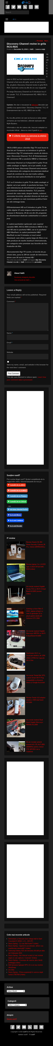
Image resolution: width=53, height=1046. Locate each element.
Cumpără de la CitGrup (18, 501)
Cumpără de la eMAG (17, 485)
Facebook (8, 7)
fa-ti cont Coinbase (16, 520)
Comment (11, 301)
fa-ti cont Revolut (16, 526)
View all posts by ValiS (22, 280)
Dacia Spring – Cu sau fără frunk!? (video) (23, 943)
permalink (38, 262)
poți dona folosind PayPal (19, 509)
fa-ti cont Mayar (15, 515)
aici (40, 130)
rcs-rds (15, 262)
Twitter (13, 7)
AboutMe (32, 277)
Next (47, 41)
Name (10, 333)
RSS (25, 7)
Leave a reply (40, 49)
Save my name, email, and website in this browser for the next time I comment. (27, 366)
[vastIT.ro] (26, 2)
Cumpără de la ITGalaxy (18, 496)
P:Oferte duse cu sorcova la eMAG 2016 (29, 137)
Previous (39, 41)
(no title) (11, 970)
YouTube (19, 7)
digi (36, 260)
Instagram (31, 7)
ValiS (31, 49)
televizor (35, 105)
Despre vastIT (12, 1019)
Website (10, 352)
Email (37, 7)
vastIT (33, 1034)
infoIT (25, 260)
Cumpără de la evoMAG (18, 490)
